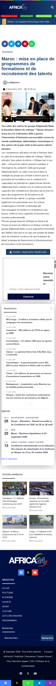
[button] (4, 43)
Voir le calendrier (9, 458)
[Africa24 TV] (17, 7)
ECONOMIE (7, 597)
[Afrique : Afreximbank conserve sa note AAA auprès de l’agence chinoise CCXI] (41, 488)
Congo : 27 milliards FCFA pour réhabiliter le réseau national (40, 534)
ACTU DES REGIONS (12, 616)
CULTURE (7, 611)
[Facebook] (21, 572)
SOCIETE (6, 602)
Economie (7, 51)
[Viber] (50, 683)
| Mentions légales (19, 661)
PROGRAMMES (9, 620)
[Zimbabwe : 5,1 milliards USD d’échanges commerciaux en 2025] (14, 488)
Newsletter (30, 656)
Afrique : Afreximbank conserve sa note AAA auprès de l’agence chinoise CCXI (39, 502)
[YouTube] (35, 572)
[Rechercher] (52, 8)
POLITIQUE (7, 592)
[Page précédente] (26, 404)
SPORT (5, 606)
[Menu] (3, 8)
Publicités (19, 656)
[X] (28, 572)
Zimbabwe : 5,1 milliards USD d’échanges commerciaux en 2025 (13, 501)
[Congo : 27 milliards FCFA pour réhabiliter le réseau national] (41, 522)
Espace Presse (44, 656)
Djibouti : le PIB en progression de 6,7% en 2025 (13, 534)
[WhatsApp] (28, 683)
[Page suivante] (31, 404)
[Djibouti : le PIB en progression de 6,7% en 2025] (14, 522)
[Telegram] (39, 683)
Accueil (5, 588)
